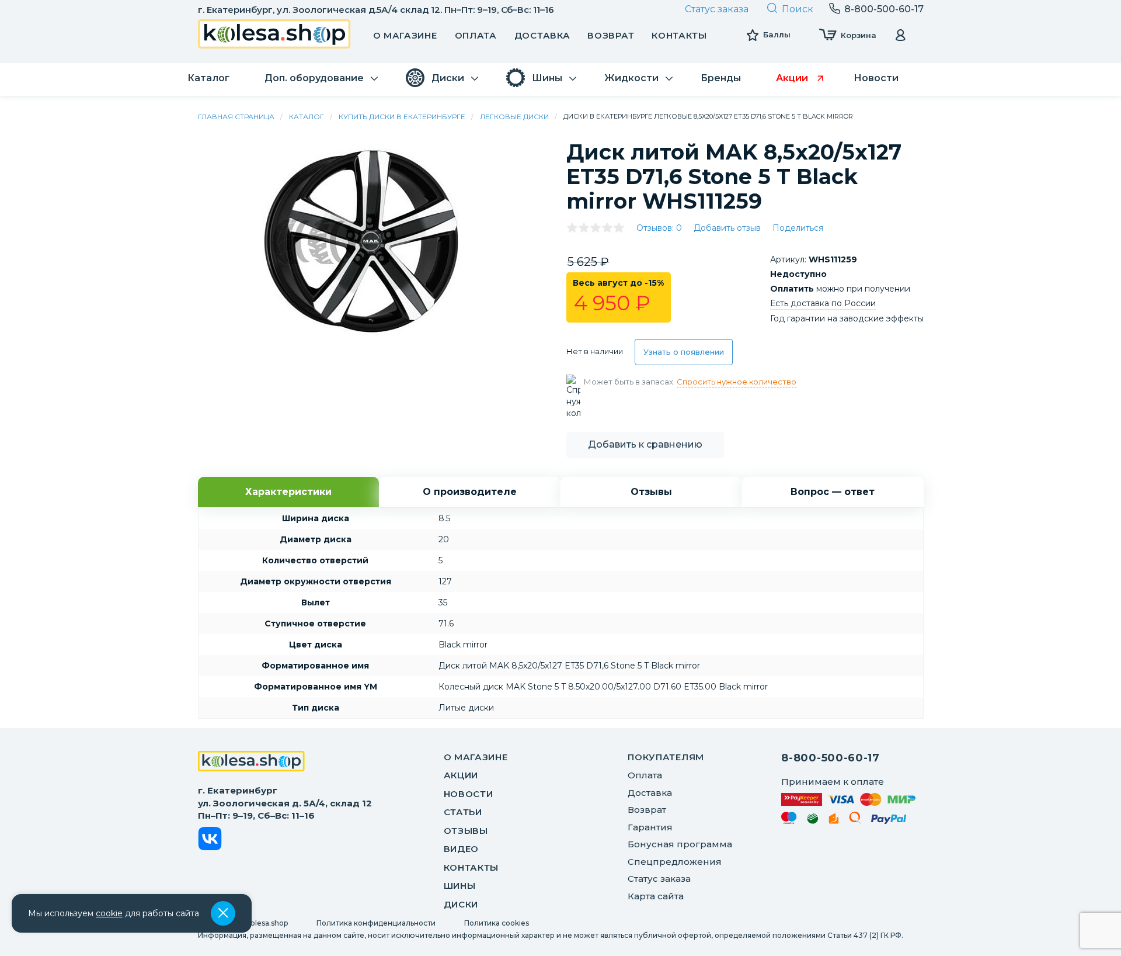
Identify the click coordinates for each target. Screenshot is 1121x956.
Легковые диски (514, 116)
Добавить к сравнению (645, 444)
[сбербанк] (813, 820)
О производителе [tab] (470, 491)
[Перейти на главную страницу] (274, 35)
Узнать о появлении (683, 351)
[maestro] (789, 820)
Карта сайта (656, 896)
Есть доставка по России (823, 303)
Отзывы (466, 830)
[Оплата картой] (848, 799)
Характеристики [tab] (288, 491)
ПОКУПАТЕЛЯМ (666, 757)
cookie (109, 913)
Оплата (476, 35)
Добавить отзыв (727, 228)
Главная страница (236, 116)
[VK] (210, 840)
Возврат (610, 35)
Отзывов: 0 (659, 228)
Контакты (679, 35)
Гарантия (650, 827)
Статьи (463, 812)
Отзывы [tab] (651, 491)
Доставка (542, 35)
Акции (461, 775)
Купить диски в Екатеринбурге (402, 116)
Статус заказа (717, 9)
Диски (461, 904)
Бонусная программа (680, 844)
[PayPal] (889, 821)
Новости (468, 793)
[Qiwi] (855, 820)
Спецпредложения (675, 861)
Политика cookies (496, 923)
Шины (460, 885)
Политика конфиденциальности (376, 923)
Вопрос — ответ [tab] (833, 491)
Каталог (306, 116)
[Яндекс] (833, 820)
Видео (461, 848)
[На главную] (251, 762)
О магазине (405, 35)
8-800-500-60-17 (830, 757)
